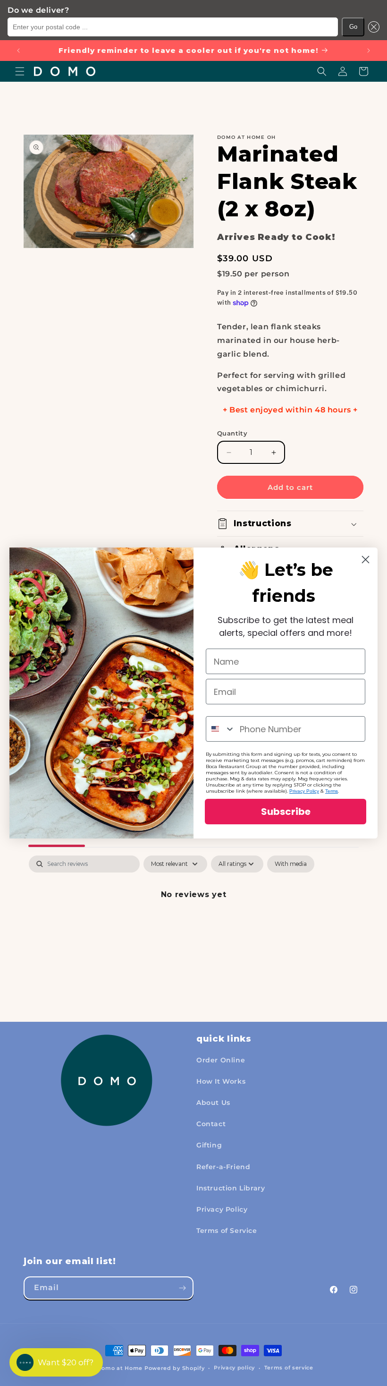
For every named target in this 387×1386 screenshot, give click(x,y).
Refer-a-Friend (223, 1167)
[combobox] (220, 729)
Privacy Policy (221, 1209)
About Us (213, 1102)
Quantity (232, 433)
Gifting (209, 1145)
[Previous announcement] (18, 50)
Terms (331, 791)
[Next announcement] (368, 50)
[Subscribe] (182, 1288)
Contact (211, 1124)
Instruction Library (230, 1188)
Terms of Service (226, 1230)
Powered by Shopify (174, 1368)
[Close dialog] (365, 559)
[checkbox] (290, 864)
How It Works (220, 1081)
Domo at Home (120, 1368)
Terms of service (288, 1367)
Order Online (220, 1060)
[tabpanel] (193, 926)
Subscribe (286, 811)
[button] (371, 26)
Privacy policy (234, 1367)
